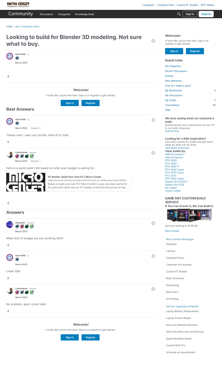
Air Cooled (171, 187)
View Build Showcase (177, 147)
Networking (172, 285)
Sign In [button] (70, 102)
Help (167, 109)
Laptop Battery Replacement (182, 311)
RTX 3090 (171, 160)
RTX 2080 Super (174, 169)
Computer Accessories (178, 264)
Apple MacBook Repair (179, 338)
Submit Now (172, 131)
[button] (153, 41)
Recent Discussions (176, 71)
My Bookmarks (190, 90)
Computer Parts (175, 257)
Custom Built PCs (175, 345)
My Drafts (190, 100)
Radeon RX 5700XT (176, 181)
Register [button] (91, 102)
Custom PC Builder (176, 271)
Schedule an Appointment (180, 352)
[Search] (179, 14)
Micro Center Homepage (180, 239)
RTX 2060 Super (174, 178)
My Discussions (173, 95)
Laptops (170, 250)
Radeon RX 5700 (174, 184)
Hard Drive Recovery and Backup (185, 331)
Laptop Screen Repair (178, 317)
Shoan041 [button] (20, 222)
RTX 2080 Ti (172, 166)
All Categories (173, 65)
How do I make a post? (178, 85)
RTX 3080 (171, 163)
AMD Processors (174, 154)
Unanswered (190, 105)
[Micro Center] (20, 14)
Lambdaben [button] (21, 152)
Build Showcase (175, 278)
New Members (173, 80)
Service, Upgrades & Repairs (182, 306)
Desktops (171, 244)
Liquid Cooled (173, 190)
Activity (169, 75)
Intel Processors (174, 157)
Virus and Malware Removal (181, 324)
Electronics (172, 291)
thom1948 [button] (20, 54)
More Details (172, 230)
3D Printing (172, 298)
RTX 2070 (170, 175)
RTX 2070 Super (174, 172)
